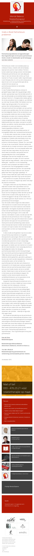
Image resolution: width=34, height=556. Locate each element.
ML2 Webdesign (5, 551)
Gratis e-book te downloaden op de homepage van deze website (16, 59)
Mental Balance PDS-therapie (8, 540)
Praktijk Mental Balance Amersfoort (20, 473)
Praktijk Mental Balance (7, 537)
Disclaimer (4, 549)
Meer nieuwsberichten (9, 421)
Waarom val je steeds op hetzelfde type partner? (15, 408)
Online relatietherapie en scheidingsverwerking (18, 465)
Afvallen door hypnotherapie (8, 543)
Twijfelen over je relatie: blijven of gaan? (13, 410)
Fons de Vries (6, 337)
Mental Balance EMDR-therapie (8, 542)
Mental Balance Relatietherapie (8, 539)
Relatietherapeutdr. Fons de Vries (16, 438)
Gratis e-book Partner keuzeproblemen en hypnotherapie (21, 447)
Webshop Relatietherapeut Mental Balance (20, 429)
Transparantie (5, 547)
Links (3, 550)
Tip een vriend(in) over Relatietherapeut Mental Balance (21, 456)
